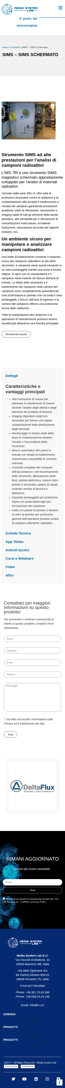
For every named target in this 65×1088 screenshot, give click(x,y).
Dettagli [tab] (12, 376)
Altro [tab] (10, 575)
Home (5, 47)
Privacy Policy (11, 1066)
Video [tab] (10, 567)
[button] (32, 1021)
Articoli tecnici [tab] (17, 550)
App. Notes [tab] (15, 542)
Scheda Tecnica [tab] (18, 533)
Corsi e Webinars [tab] (20, 558)
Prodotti (15, 47)
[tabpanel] (32, 454)
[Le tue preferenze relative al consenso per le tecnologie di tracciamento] (59, 1082)
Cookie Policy (27, 1066)
